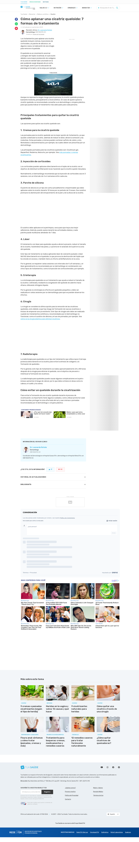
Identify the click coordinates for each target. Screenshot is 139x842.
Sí (51, 469)
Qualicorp (128, 832)
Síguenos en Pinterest (119, 767)
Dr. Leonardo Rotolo (38, 447)
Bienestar (32, 14)
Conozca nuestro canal (102, 767)
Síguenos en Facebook (113, 767)
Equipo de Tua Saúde (38, 34)
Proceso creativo (70, 791)
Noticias (46, 2)
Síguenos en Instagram (107, 767)
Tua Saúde (24, 2)
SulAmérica (104, 832)
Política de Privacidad (71, 795)
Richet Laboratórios (117, 832)
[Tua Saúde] (28, 7)
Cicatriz (53, 14)
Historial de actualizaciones (33, 477)
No (61, 469)
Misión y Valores (98, 788)
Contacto (68, 799)
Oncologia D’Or (94, 832)
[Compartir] (16, 19)
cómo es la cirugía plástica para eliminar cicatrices (40, 319)
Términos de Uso (98, 795)
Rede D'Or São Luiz (82, 832)
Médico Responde (35, 2)
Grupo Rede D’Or (79, 823)
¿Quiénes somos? (70, 788)
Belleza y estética (42, 14)
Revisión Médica (98, 791)
